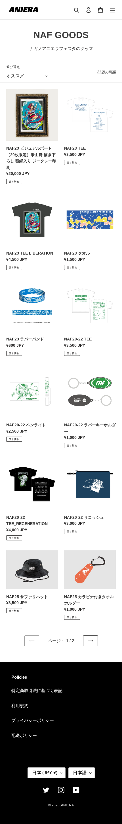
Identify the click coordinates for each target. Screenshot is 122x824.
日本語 (80, 772)
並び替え (13, 67)
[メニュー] (112, 10)
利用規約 (19, 705)
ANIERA (67, 805)
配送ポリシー (24, 735)
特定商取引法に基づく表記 (36, 690)
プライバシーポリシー (32, 720)
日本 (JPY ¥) (44, 772)
